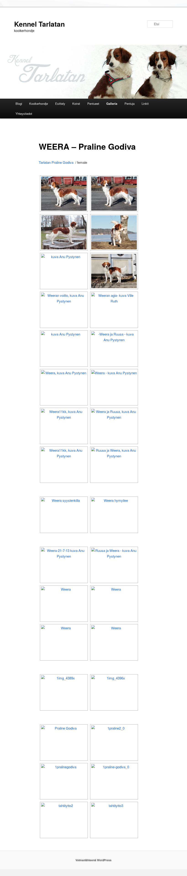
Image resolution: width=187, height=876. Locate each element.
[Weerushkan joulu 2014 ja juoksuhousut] (64, 348)
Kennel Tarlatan (39, 24)
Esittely (60, 103)
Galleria (111, 103)
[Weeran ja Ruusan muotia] (114, 348)
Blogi (19, 103)
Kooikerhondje (38, 103)
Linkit (145, 103)
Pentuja (130, 103)
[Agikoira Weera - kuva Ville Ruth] (114, 310)
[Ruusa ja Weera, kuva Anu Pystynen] (114, 465)
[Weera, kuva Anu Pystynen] (64, 387)
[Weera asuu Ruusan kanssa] (114, 565)
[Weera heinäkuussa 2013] (64, 565)
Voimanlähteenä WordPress (93, 860)
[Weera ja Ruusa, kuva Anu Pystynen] (114, 426)
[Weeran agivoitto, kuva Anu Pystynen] (64, 310)
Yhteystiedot (24, 113)
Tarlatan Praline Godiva (56, 162)
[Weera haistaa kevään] (64, 271)
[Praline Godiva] (64, 742)
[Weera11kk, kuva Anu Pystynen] (64, 426)
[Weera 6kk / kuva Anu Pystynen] (64, 515)
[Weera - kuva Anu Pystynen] (64, 194)
